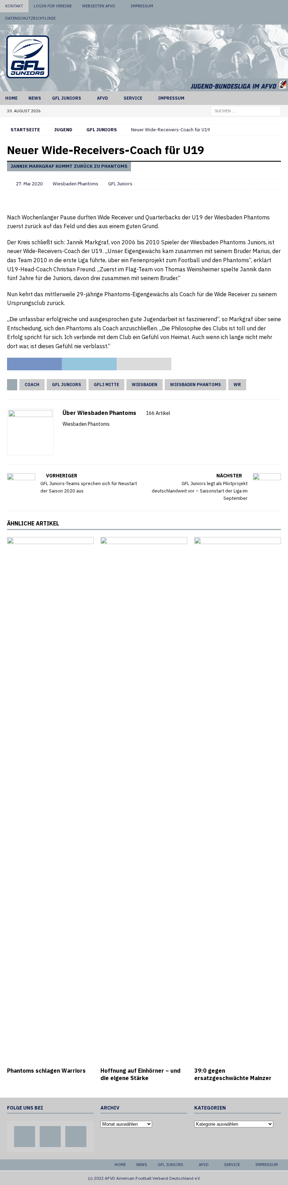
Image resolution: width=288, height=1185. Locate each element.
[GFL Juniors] (144, 87)
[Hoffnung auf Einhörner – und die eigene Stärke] (143, 800)
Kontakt (14, 6)
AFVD (102, 98)
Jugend (63, 130)
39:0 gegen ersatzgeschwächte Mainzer (232, 1074)
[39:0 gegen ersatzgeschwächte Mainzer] (237, 800)
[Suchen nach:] (246, 110)
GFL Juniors (66, 98)
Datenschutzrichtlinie (30, 18)
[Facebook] (255, 6)
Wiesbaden (144, 384)
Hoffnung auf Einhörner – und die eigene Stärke (140, 1074)
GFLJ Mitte (106, 384)
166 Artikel (158, 413)
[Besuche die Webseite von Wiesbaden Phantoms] (65, 436)
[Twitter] (268, 6)
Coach (32, 384)
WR (237, 384)
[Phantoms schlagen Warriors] (50, 800)
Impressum (142, 6)
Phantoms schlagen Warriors (46, 1070)
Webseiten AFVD (98, 6)
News (34, 98)
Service (133, 98)
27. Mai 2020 (29, 184)
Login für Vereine (53, 6)
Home (11, 98)
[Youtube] (282, 6)
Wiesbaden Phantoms (75, 184)
